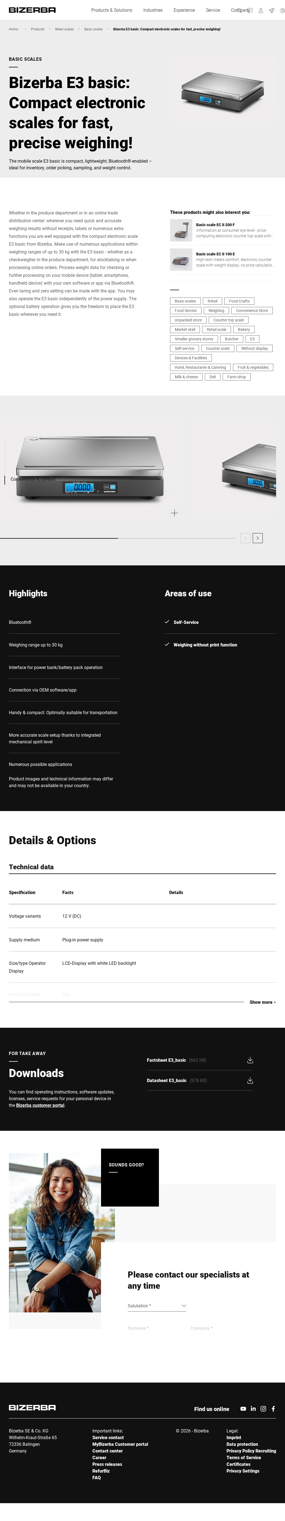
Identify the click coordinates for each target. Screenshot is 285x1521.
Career (99, 1457)
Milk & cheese (186, 376)
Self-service (184, 348)
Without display (254, 348)
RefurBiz (101, 1471)
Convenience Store (252, 310)
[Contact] (250, 10)
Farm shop (236, 376)
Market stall (185, 329)
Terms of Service (244, 1457)
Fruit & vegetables (253, 367)
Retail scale (216, 329)
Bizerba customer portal (40, 1105)
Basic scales (93, 29)
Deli (213, 376)
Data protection (242, 1444)
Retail (212, 301)
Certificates (238, 1464)
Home (13, 29)
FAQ (96, 1477)
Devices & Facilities (191, 357)
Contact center (107, 1451)
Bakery (244, 329)
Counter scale (218, 348)
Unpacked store (188, 320)
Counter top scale (228, 320)
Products (38, 29)
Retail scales (64, 29)
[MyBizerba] (261, 10)
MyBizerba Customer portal (120, 1444)
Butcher (232, 338)
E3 (252, 338)
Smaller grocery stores (194, 338)
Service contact (108, 1437)
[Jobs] (271, 10)
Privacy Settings (243, 1471)
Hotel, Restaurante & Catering (200, 367)
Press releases (107, 1464)
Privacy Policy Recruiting (251, 1451)
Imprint (234, 1437)
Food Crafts (239, 301)
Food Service (186, 310)
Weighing (216, 310)
